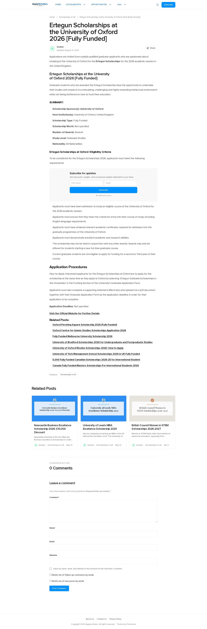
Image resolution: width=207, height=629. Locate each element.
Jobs (119, 4)
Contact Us (102, 619)
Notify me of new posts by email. (68, 581)
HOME (58, 4)
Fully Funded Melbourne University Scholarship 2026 (82, 336)
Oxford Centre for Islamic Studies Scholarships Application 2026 (89, 330)
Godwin (60, 47)
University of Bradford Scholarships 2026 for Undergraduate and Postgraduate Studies (103, 342)
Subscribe (168, 5)
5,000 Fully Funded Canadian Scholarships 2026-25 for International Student (96, 359)
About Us (90, 619)
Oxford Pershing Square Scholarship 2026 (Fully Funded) (85, 324)
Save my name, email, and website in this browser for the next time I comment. (87, 569)
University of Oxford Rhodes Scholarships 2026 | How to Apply (88, 348)
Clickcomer (131, 624)
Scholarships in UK (67, 17)
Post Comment (59, 588)
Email (52, 542)
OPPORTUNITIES (99, 4)
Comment (54, 497)
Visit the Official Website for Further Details (74, 313)
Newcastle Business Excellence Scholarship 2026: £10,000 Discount (52, 429)
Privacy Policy (115, 619)
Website (53, 555)
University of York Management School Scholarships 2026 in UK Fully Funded (96, 353)
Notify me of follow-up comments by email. (73, 575)
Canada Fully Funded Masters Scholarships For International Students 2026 (96, 365)
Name (52, 528)
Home (52, 17)
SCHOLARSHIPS (73, 4)
